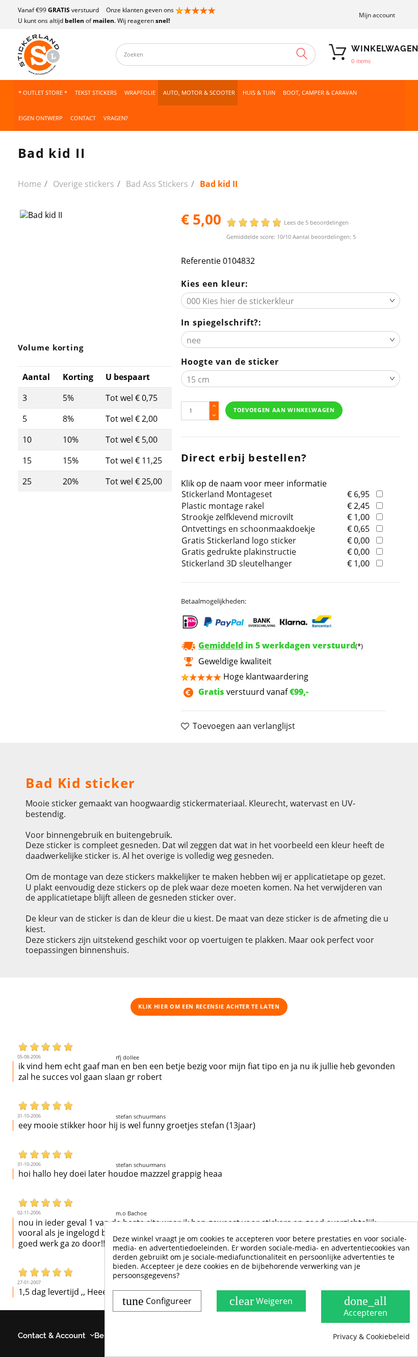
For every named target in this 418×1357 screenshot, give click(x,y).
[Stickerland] (62, 54)
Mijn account (377, 15)
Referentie (201, 261)
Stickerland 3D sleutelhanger (236, 563)
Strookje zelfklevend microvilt (237, 517)
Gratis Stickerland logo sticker (238, 540)
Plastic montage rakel (222, 505)
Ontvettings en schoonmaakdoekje (248, 528)
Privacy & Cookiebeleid (371, 1336)
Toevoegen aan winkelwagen (284, 410)
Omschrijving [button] (50, 755)
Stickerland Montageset (226, 494)
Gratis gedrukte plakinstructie (238, 551)
